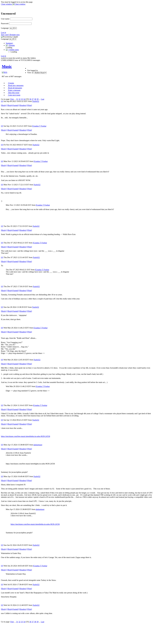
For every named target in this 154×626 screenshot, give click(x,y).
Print (29, 105)
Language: (5, 28)
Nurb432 (35, 101)
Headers (23, 105)
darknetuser (37, 445)
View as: (30, 73)
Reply (4, 105)
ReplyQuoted (13, 105)
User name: (5, 19)
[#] (2, 101)
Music (7, 66)
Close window (7, 4)
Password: (5, 23)
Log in (3, 32)
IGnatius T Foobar (39, 126)
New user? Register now (10, 35)
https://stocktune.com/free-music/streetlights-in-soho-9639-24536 (25, 436)
